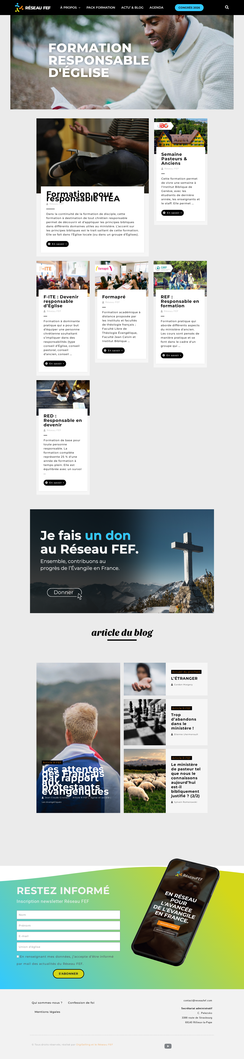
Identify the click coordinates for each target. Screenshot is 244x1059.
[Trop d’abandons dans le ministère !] (145, 722)
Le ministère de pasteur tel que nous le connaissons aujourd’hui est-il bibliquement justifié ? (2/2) (186, 780)
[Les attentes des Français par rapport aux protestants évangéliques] (78, 738)
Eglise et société (100, 797)
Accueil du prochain (186, 671)
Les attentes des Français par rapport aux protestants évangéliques (75, 780)
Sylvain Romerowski (185, 802)
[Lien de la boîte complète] (92, 187)
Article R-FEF (52, 762)
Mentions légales (47, 1012)
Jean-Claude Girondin (57, 797)
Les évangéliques (51, 802)
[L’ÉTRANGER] (145, 679)
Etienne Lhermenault (186, 734)
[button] (70, 7)
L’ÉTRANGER (184, 678)
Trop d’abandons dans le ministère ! (183, 721)
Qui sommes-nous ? (47, 1002)
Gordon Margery (183, 684)
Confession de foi (81, 1002)
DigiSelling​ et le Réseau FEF (94, 1044)
